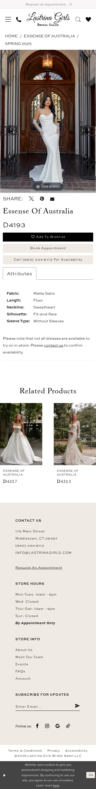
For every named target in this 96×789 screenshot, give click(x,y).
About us (24, 649)
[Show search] (78, 18)
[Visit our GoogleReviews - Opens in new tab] (57, 726)
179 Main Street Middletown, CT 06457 (36, 535)
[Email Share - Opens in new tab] (52, 198)
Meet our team (29, 657)
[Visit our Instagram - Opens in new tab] (47, 726)
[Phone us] (19, 19)
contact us (53, 345)
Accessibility (76, 751)
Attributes (19, 273)
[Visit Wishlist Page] (88, 18)
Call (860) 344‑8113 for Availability (48, 259)
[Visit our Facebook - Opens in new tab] (37, 726)
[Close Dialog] (4, 775)
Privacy (53, 751)
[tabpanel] (48, 121)
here (56, 785)
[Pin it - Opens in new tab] (42, 198)
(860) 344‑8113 (29, 545)
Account (23, 678)
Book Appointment (48, 248)
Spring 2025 (18, 43)
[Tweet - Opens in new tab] (31, 198)
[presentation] (21, 434)
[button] (8, 19)
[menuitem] (8, 19)
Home (11, 36)
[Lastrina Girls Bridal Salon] (48, 19)
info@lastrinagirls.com (43, 552)
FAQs (20, 671)
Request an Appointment (38, 567)
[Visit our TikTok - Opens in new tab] (68, 726)
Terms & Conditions (25, 751)
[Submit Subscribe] (77, 706)
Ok (91, 775)
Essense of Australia (49, 36)
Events (21, 664)
